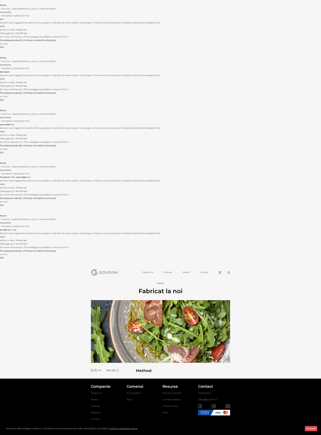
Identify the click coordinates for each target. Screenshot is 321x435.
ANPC (165, 412)
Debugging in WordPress (13, 33)
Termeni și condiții (172, 393)
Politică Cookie (170, 406)
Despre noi (147, 272)
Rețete (186, 272)
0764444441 (204, 393)
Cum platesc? (134, 393)
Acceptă (311, 428)
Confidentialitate (171, 399)
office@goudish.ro (207, 399)
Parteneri (96, 412)
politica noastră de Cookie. (124, 428)
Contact (204, 272)
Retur (130, 399)
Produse (168, 272)
